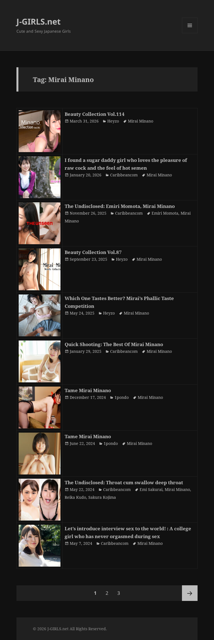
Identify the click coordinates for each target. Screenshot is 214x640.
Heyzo (113, 121)
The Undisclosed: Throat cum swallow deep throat (124, 482)
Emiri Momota (165, 213)
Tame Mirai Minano (88, 390)
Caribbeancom (124, 175)
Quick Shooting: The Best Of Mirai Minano (114, 344)
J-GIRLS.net (38, 21)
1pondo (122, 397)
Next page (190, 593)
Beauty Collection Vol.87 (93, 252)
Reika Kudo (75, 497)
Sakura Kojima (102, 497)
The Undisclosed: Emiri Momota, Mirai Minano (120, 206)
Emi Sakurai (151, 489)
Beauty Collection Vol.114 (95, 114)
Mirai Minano (140, 121)
